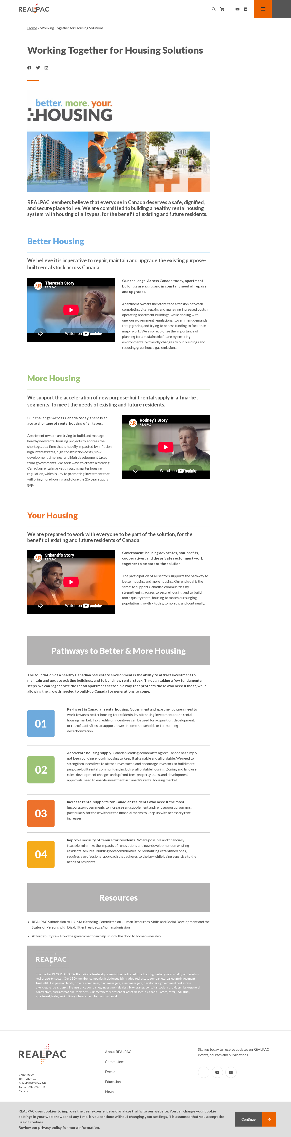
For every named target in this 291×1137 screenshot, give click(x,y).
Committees (114, 1061)
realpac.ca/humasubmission (108, 927)
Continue (248, 1119)
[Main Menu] (263, 9)
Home (32, 28)
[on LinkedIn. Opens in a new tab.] (46, 68)
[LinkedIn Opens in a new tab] (245, 9)
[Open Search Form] (214, 9)
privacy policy (50, 1127)
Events (110, 1071)
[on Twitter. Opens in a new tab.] (38, 68)
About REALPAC (118, 1051)
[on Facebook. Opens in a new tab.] (29, 68)
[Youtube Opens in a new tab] (238, 9)
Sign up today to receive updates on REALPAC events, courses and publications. (233, 1052)
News (109, 1091)
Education (113, 1081)
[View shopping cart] (222, 9)
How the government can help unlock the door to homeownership (110, 936)
